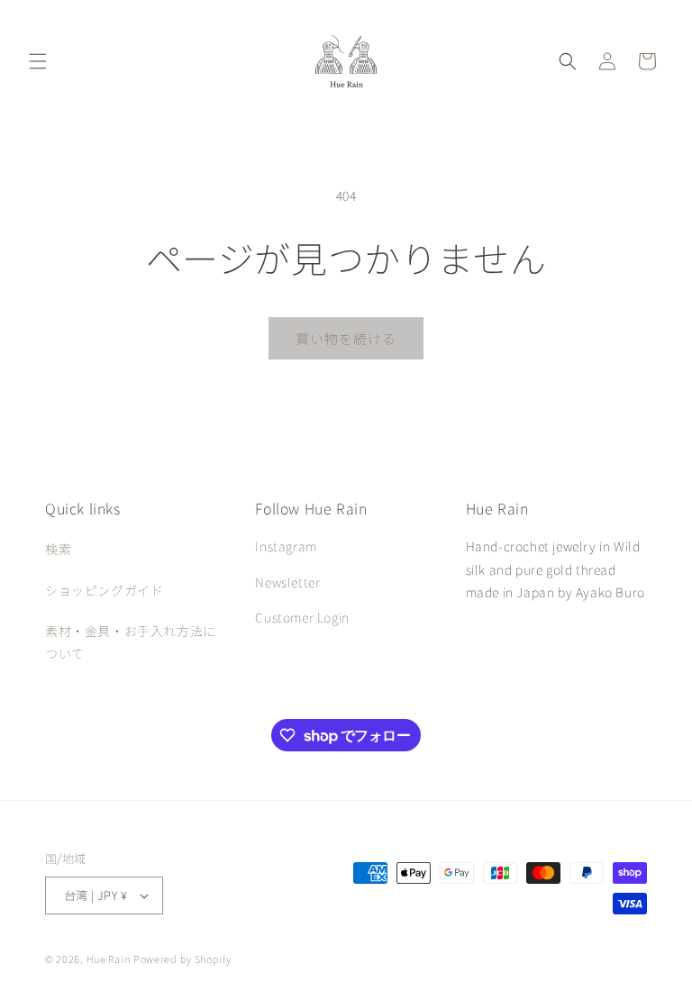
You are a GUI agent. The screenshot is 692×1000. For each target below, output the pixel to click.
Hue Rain (108, 958)
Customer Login (302, 617)
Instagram (285, 546)
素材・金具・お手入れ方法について (130, 642)
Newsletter (287, 582)
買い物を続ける (346, 338)
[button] (38, 61)
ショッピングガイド (104, 590)
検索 (58, 549)
